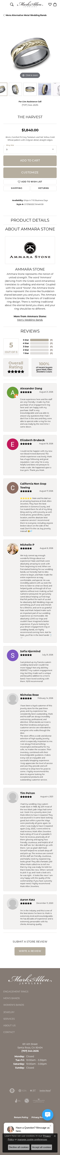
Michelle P (27, 544)
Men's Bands (11, 998)
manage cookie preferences (32, 1139)
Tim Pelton (27, 793)
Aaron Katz (27, 899)
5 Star (26, 340)
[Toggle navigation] (5, 4)
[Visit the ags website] (38, 1100)
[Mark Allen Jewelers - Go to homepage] (30, 979)
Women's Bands (13, 1005)
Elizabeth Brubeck (32, 440)
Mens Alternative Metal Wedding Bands (26, 15)
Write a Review (30, 951)
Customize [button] (29, 172)
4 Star (26, 343)
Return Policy (21, 1117)
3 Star (26, 346)
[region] (30, 52)
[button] (12, 4)
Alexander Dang (31, 388)
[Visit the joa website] (18, 1100)
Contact (9, 1032)
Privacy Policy (39, 1117)
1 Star (26, 353)
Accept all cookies (41, 1147)
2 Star (26, 350)
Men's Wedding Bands (30, 320)
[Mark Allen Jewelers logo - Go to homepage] (30, 4)
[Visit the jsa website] (26, 1100)
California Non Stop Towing (33, 485)
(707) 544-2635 (30, 105)
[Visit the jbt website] (33, 1090)
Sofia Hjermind (30, 651)
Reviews (30, 331)
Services (9, 1019)
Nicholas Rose (29, 694)
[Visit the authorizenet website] (12, 1090)
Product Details (30, 220)
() (51, 340)
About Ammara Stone (30, 229)
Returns (43, 188)
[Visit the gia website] (22, 1090)
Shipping (16, 188)
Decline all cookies (18, 1147)
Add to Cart (30, 160)
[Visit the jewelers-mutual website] (45, 1090)
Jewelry (8, 1012)
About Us (9, 1025)
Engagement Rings (15, 991)
